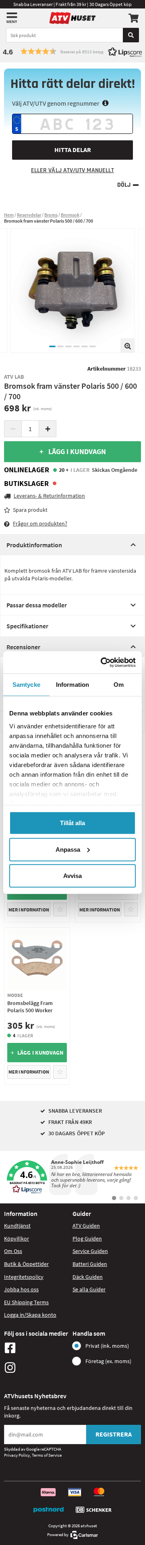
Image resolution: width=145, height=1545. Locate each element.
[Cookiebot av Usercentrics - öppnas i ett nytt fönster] (102, 662)
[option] (72, 290)
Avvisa (72, 875)
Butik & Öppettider (26, 1264)
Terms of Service (47, 1455)
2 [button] (60, 346)
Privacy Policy (17, 1455)
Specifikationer (27, 626)
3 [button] (68, 346)
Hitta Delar (72, 150)
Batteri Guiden (89, 1264)
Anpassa (68, 849)
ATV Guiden (86, 1225)
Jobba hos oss (21, 1289)
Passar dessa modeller (36, 605)
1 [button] (52, 346)
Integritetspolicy (24, 1276)
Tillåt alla (72, 822)
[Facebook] (36, 1348)
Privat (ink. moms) (107, 1345)
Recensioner (23, 647)
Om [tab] (119, 684)
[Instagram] (36, 1368)
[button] (72, 51)
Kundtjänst (17, 1225)
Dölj (123, 185)
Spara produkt (30, 509)
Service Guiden (90, 1251)
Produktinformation (34, 545)
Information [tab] (72, 684)
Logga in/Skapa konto (30, 1314)
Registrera (113, 1434)
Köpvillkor (16, 1238)
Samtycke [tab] (26, 684)
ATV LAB (14, 376)
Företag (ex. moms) (108, 1361)
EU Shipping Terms (26, 1302)
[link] (72, 1177)
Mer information (28, 910)
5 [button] (84, 346)
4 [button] (76, 346)
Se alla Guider (89, 1289)
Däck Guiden (87, 1276)
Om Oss (13, 1251)
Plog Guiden (87, 1238)
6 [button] (92, 346)
